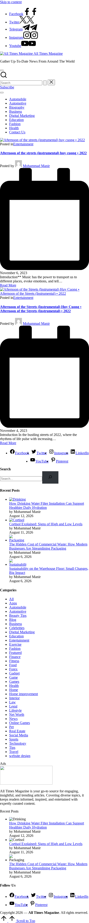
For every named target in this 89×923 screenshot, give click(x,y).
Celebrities (16, 628)
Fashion (15, 648)
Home (13, 690)
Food (13, 665)
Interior (14, 698)
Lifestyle (15, 710)
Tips (12, 747)
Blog (12, 620)
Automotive (17, 611)
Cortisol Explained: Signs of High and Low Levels (45, 524)
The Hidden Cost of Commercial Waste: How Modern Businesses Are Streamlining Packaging (48, 546)
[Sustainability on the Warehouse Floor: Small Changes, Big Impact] (17, 564)
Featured (15, 653)
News (13, 719)
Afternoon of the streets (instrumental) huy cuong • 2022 (43, 153)
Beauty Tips (17, 615)
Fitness (14, 661)
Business (15, 624)
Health (14, 686)
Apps (13, 603)
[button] (45, 82)
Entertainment (23, 144)
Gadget (14, 673)
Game (13, 677)
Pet (11, 727)
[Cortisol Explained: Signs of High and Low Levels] (16, 520)
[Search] (50, 477)
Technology (17, 743)
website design (19, 756)
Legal (13, 706)
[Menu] (2, 92)
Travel (13, 752)
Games (14, 681)
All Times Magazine (48, 53)
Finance (15, 657)
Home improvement (23, 694)
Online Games (19, 723)
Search (5, 469)
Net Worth (16, 714)
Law (12, 702)
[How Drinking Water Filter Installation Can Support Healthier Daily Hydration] (17, 499)
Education (16, 636)
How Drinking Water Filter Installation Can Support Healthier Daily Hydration (46, 505)
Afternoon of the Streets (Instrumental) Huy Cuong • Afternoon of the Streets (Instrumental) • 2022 (40, 309)
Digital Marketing (22, 632)
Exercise (15, 644)
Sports (13, 739)
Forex (13, 669)
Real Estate (17, 731)
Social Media (18, 735)
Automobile (17, 607)
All (11, 599)
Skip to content (11, 2)
